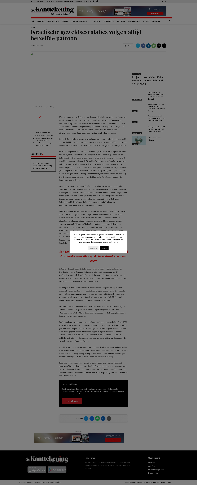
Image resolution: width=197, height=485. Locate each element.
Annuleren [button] (93, 248)
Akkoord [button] (104, 248)
